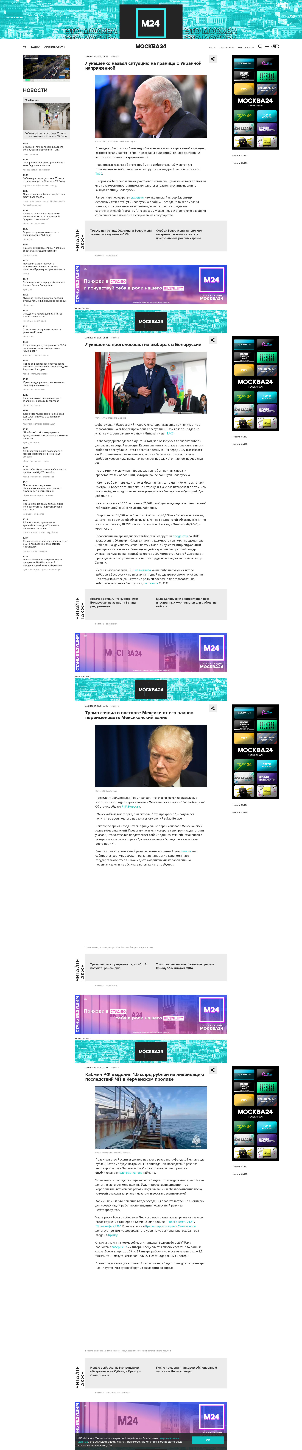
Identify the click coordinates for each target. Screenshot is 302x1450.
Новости (35, 90)
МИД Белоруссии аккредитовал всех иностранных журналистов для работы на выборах (186, 602)
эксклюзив (40, 224)
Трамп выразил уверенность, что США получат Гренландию (118, 966)
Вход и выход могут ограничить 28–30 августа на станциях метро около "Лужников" (44, 348)
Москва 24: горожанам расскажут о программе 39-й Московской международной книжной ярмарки (42, 562)
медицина (28, 514)
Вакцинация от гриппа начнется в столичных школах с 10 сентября (42, 399)
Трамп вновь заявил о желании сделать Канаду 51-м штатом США (185, 966)
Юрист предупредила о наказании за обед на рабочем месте (43, 384)
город (54, 185)
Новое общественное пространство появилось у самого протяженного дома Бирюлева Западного (45, 366)
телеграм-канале (130, 1173)
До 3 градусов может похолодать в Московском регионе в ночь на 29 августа (42, 453)
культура (27, 289)
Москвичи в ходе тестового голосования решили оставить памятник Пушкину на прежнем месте (44, 266)
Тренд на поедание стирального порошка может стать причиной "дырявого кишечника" (41, 216)
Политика (114, 56)
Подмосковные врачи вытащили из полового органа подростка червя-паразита (43, 506)
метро (38, 355)
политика (27, 424)
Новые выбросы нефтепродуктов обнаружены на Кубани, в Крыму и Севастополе (115, 1371)
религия (34, 154)
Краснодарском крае (160, 1226)
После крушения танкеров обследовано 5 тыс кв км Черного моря (186, 1369)
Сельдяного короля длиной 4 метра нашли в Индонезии (42, 315)
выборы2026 (49, 424)
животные (28, 321)
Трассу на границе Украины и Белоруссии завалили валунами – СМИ (121, 232)
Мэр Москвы (32, 100)
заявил (186, 851)
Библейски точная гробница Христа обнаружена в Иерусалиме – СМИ (43, 148)
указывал (137, 197)
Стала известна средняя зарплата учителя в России (42, 331)
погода (38, 461)
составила (151, 583)
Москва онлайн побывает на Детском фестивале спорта (44, 195)
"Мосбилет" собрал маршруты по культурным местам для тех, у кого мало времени (45, 435)
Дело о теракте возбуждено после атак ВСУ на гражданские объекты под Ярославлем (45, 543)
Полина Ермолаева (32, 205)
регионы (38, 424)
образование (42, 185)
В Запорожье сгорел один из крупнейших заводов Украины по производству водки (41, 525)
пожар (42, 532)
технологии (36, 477)
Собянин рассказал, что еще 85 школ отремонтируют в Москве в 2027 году (46, 135)
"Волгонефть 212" (180, 1222)
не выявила (143, 570)
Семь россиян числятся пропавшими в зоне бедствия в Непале (44, 164)
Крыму (112, 1235)
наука (25, 154)
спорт (26, 201)
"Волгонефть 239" (108, 1226)
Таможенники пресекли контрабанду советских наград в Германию (44, 249)
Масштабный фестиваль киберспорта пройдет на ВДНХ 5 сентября (44, 471)
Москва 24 (151, 46)
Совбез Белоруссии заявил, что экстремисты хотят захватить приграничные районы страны (179, 234)
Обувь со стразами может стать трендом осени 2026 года (41, 233)
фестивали (35, 201)
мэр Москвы (29, 185)
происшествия (30, 170)
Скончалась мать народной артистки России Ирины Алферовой (44, 284)
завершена (119, 1247)
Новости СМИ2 (82, 308)
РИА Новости (131, 806)
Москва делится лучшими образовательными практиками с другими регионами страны (42, 488)
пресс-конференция (51, 570)
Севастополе (187, 1226)
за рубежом (44, 170)
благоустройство (39, 374)
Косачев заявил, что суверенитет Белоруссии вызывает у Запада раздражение (114, 602)
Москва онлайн (57, 201)
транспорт (28, 355)
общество (28, 224)
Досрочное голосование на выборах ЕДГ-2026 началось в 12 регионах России (43, 416)
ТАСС (98, 173)
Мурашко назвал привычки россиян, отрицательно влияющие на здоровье (45, 299)
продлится (180, 536)
